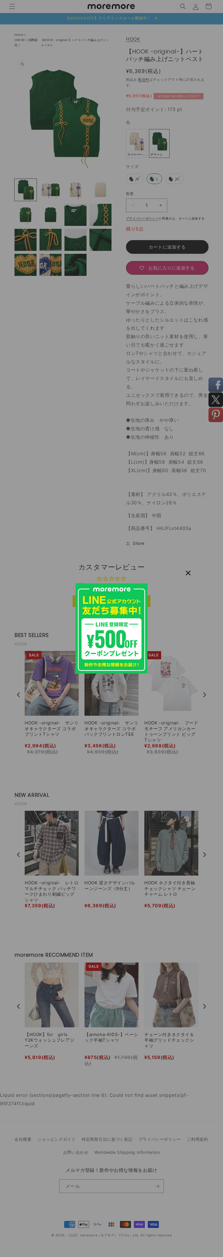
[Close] (188, 573)
